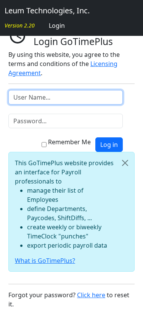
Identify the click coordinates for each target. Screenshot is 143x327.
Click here (91, 295)
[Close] (125, 163)
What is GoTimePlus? (45, 260)
